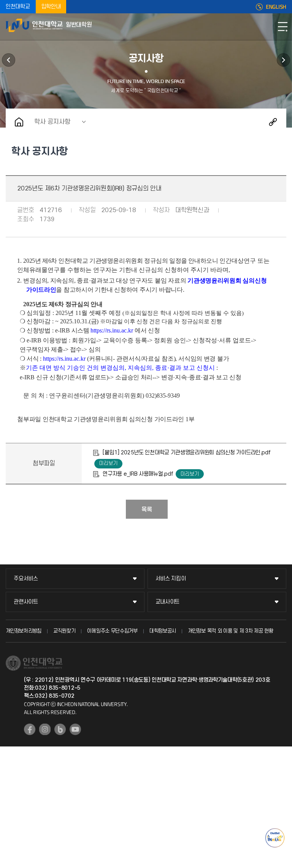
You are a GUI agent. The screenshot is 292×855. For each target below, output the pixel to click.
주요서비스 (26, 578)
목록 (146, 509)
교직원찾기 (64, 631)
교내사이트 (168, 602)
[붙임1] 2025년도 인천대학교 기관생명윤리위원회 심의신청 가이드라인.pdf (186, 452)
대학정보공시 (162, 631)
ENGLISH (276, 6)
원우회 (283, 60)
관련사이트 (26, 602)
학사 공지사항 (52, 121)
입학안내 (51, 6)
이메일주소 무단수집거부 (112, 631)
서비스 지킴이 (171, 578)
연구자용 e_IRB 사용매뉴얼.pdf (138, 474)
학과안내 (8, 60)
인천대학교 (18, 6)
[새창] (29, 729)
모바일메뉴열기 (282, 26)
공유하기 (272, 121)
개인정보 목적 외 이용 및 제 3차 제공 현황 (230, 631)
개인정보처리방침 (23, 631)
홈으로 (19, 121)
